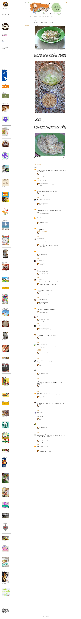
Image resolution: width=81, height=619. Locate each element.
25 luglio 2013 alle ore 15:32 (43, 180)
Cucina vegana (38, 16)
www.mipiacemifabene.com (40, 434)
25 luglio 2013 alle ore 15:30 (43, 169)
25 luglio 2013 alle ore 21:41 (42, 325)
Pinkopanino (38, 446)
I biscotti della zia (3, 41)
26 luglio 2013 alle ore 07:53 (45, 364)
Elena (37, 269)
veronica (38, 423)
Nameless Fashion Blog (40, 230)
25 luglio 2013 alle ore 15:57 (45, 203)
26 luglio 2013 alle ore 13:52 (45, 405)
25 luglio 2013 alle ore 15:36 (45, 183)
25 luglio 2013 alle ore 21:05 (43, 308)
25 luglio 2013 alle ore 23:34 (44, 344)
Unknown (38, 169)
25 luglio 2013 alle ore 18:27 (41, 260)
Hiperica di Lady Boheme (40, 393)
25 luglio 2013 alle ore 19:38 (45, 283)
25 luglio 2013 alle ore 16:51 (43, 228)
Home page (29, 16)
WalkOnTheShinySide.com (40, 349)
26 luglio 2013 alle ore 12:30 (42, 423)
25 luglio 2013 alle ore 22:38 (45, 319)
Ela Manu (38, 180)
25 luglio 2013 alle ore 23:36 (45, 352)
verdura (26, 26)
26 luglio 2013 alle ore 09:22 (46, 393)
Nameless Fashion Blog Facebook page (42, 231)
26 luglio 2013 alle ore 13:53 (45, 427)
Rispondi (38, 178)
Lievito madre (34, 16)
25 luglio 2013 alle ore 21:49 (45, 334)
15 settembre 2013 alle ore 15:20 (44, 446)
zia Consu (40, 173)
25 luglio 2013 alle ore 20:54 (46, 299)
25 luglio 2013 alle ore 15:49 (47, 199)
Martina (38, 238)
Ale (37, 260)
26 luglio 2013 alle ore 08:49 (42, 380)
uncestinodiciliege (39, 334)
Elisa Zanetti (38, 228)
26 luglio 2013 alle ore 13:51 (45, 396)
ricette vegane (27, 25)
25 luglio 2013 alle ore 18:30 (45, 263)
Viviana (38, 369)
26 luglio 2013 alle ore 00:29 (44, 360)
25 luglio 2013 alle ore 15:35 (45, 173)
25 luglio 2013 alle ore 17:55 (45, 244)
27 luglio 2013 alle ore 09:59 (47, 434)
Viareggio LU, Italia (39, 164)
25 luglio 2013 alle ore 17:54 (45, 222)
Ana (37, 412)
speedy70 (38, 325)
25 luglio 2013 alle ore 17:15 (42, 238)
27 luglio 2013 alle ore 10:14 (45, 440)
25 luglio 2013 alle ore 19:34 (45, 273)
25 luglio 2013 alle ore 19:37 (41, 279)
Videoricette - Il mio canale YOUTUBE (47, 16)
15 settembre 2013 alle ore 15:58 (46, 450)
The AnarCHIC (38, 344)
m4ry (37, 316)
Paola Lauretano (39, 360)
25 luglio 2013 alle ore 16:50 (43, 217)
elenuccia (38, 402)
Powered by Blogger (46, 616)
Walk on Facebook (39, 350)
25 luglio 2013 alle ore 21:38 (41, 316)
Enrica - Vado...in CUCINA (40, 199)
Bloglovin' (38, 351)
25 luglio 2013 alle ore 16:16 (43, 209)
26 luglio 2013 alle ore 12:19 (41, 412)
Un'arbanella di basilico (40, 299)
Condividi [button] (26, 20)
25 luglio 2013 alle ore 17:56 (45, 254)
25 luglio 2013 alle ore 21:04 (45, 292)
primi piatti (26, 24)
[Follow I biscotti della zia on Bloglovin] (4, 36)
